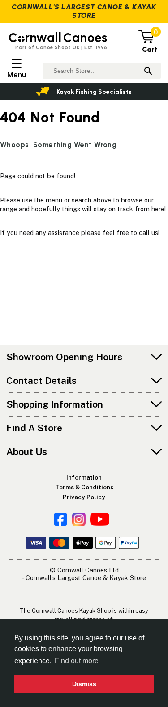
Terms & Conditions (84, 487)
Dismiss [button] (84, 683)
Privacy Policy (84, 497)
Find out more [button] (77, 661)
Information (84, 477)
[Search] (148, 71)
